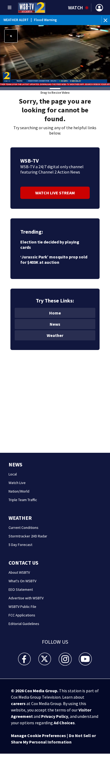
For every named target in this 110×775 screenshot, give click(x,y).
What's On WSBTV (22, 581)
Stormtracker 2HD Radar (28, 536)
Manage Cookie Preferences (38, 735)
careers (18, 703)
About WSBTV (19, 572)
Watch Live (17, 482)
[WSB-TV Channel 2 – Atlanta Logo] (31, 7)
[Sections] (9, 7)
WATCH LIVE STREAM (55, 192)
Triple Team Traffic (23, 499)
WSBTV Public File (22, 606)
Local (13, 474)
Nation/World (19, 491)
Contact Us (23, 562)
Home (55, 313)
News (55, 324)
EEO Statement (21, 589)
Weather (55, 335)
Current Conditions (23, 527)
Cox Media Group (41, 690)
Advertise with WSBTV (26, 598)
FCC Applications (22, 615)
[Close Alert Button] (106, 20)
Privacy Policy (54, 716)
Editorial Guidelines (24, 623)
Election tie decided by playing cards (49, 244)
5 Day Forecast (20, 544)
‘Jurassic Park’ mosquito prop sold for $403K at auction (53, 259)
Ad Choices (64, 722)
